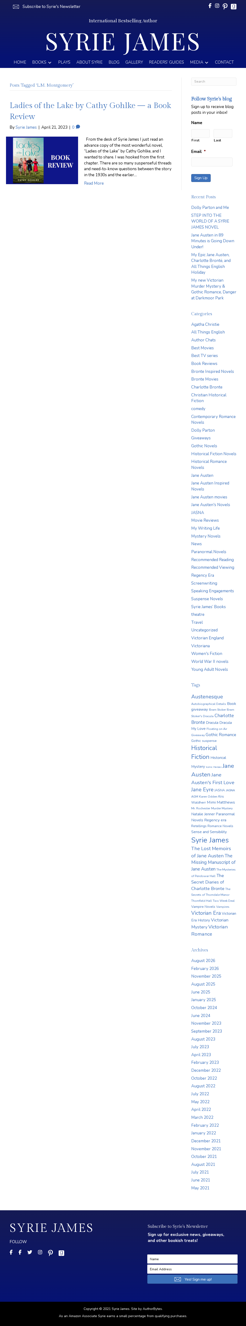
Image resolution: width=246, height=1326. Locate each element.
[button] (46, 6)
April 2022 (201, 1109)
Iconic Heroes (213, 767)
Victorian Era (206, 913)
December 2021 (206, 1141)
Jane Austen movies (209, 497)
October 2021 (204, 1156)
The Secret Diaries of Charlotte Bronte (207, 882)
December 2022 (206, 1070)
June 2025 (200, 992)
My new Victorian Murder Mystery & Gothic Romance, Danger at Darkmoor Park (213, 289)
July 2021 (200, 1172)
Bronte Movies (204, 379)
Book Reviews (204, 363)
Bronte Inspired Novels (212, 371)
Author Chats (203, 340)
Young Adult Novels (209, 669)
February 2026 (205, 968)
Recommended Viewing (212, 567)
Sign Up (201, 178)
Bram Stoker (217, 710)
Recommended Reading (212, 560)
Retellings (199, 826)
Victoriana (200, 646)
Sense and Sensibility (209, 831)
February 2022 (205, 1125)
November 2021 (206, 1149)
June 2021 (200, 1180)
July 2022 (200, 1094)
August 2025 (203, 984)
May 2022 (200, 1102)
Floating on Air (217, 729)
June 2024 (200, 1015)
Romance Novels (220, 826)
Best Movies (202, 348)
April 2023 (201, 1055)
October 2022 (204, 1078)
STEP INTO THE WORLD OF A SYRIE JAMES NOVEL (210, 221)
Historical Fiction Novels (213, 454)
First (195, 140)
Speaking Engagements (212, 591)
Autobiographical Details (208, 704)
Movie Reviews (205, 520)
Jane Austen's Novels (210, 505)
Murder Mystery (222, 808)
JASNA (197, 512)
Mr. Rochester (200, 808)
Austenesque (207, 696)
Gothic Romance (221, 735)
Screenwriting (204, 583)
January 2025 (203, 1000)
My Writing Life (205, 528)
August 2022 (203, 1086)
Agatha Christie (205, 324)
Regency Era (202, 575)
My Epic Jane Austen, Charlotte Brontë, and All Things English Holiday (211, 263)
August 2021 (203, 1164)
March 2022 (202, 1117)
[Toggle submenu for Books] (50, 62)
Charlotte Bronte (206, 387)
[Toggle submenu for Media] (206, 62)
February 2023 (205, 1062)
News (196, 544)
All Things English (208, 332)
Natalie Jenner (203, 814)
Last (217, 140)
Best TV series (204, 355)
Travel (197, 622)
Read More (94, 183)
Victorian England (207, 638)
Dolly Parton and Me (210, 207)
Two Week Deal (224, 901)
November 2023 (206, 1023)
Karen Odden (208, 796)
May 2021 (200, 1188)
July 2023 (200, 1047)
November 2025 (206, 976)
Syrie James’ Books (208, 607)
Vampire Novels (203, 906)
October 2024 (204, 1008)
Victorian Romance (209, 930)
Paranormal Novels (208, 552)
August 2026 (203, 960)
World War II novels (209, 661)
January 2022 (203, 1133)
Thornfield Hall (201, 901)
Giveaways (201, 438)
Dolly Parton (203, 430)
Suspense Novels (207, 599)
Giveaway (198, 735)
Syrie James (210, 840)
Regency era (215, 820)
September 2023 (206, 1031)
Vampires (222, 907)
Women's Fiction (206, 653)
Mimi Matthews (221, 802)
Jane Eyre (202, 789)
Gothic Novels (204, 446)
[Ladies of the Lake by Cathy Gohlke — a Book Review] (42, 160)
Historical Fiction (204, 752)
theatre (197, 614)
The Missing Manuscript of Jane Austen (213, 862)
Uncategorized (204, 630)
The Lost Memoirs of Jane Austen (211, 852)
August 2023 (203, 1039)
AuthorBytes (152, 1309)
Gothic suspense (204, 741)
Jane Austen (202, 475)
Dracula (212, 722)
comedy (198, 409)
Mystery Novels (206, 536)
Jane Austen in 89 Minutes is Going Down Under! (212, 241)
